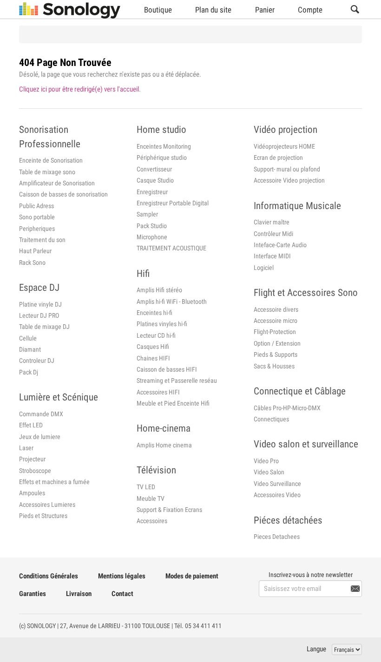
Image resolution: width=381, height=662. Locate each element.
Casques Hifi (153, 346)
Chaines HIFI (153, 358)
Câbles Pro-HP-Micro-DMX (287, 408)
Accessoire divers (276, 309)
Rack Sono (32, 262)
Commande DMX (41, 414)
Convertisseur (154, 169)
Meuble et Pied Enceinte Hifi (173, 403)
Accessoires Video (277, 494)
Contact (122, 594)
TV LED (146, 487)
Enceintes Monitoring (164, 146)
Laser (26, 448)
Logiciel (264, 267)
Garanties (32, 594)
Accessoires (152, 520)
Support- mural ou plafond (287, 169)
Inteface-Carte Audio (280, 245)
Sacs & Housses (274, 366)
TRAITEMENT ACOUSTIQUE (171, 248)
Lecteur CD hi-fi (156, 335)
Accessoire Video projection (289, 180)
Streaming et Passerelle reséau (177, 380)
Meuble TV (150, 498)
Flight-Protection (275, 331)
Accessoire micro (275, 320)
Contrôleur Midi (273, 233)
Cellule (28, 338)
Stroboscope (35, 470)
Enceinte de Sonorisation (51, 160)
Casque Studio (155, 180)
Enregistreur (152, 192)
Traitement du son (42, 239)
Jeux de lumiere (39, 436)
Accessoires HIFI (158, 392)
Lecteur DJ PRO (39, 315)
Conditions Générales (48, 576)
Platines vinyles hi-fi (162, 324)
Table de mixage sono (47, 172)
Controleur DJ (36, 360)
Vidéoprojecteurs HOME (284, 146)
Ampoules (32, 493)
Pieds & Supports (275, 354)
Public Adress (36, 206)
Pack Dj (28, 372)
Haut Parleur (35, 251)
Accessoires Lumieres (47, 504)
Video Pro (266, 461)
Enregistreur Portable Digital (173, 203)
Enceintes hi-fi (154, 312)
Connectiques (271, 419)
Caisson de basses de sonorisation (63, 194)
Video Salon (269, 472)
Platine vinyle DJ (40, 304)
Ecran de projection (278, 157)
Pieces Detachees (277, 536)
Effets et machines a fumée (54, 481)
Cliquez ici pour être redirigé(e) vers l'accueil (79, 89)
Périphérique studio (162, 157)
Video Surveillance (277, 483)
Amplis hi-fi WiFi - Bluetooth (172, 301)
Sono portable (37, 217)
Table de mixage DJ (44, 326)
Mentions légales (121, 576)
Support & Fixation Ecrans (169, 509)
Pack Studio (152, 225)
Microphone (152, 237)
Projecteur (32, 459)
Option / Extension (277, 343)
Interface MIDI (272, 256)
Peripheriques (37, 228)
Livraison (79, 594)
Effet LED (31, 425)
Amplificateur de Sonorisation (57, 183)
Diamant (30, 349)
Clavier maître (271, 222)
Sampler (147, 214)
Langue (316, 649)
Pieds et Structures (43, 515)
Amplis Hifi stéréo (159, 290)
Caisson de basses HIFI (167, 369)
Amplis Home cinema (164, 445)
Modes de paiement (191, 576)
